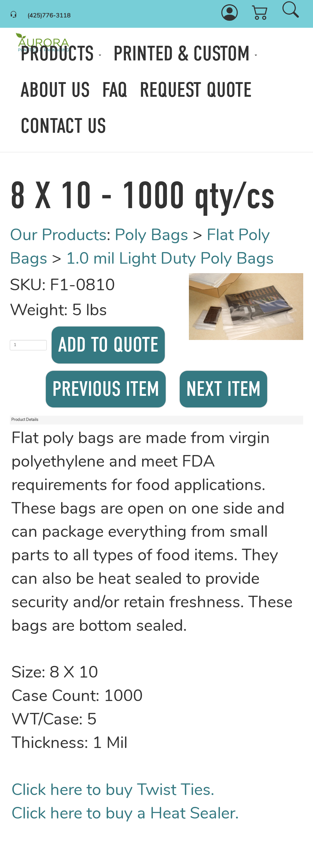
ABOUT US (55, 90)
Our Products (58, 236)
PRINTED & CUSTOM (184, 54)
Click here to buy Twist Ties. (112, 791)
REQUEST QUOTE (196, 90)
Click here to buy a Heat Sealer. (125, 814)
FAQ (114, 90)
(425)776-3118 (49, 16)
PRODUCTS (59, 54)
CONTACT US (63, 126)
